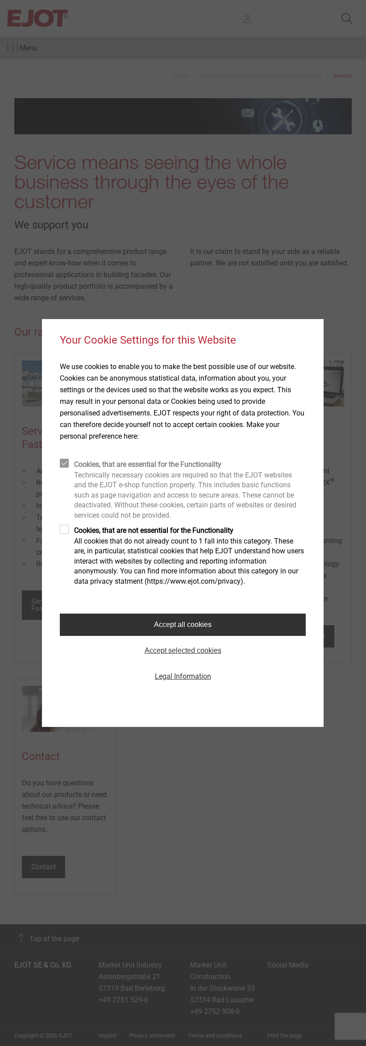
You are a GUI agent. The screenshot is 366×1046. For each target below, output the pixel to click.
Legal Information (183, 676)
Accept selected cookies (183, 650)
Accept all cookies (183, 624)
